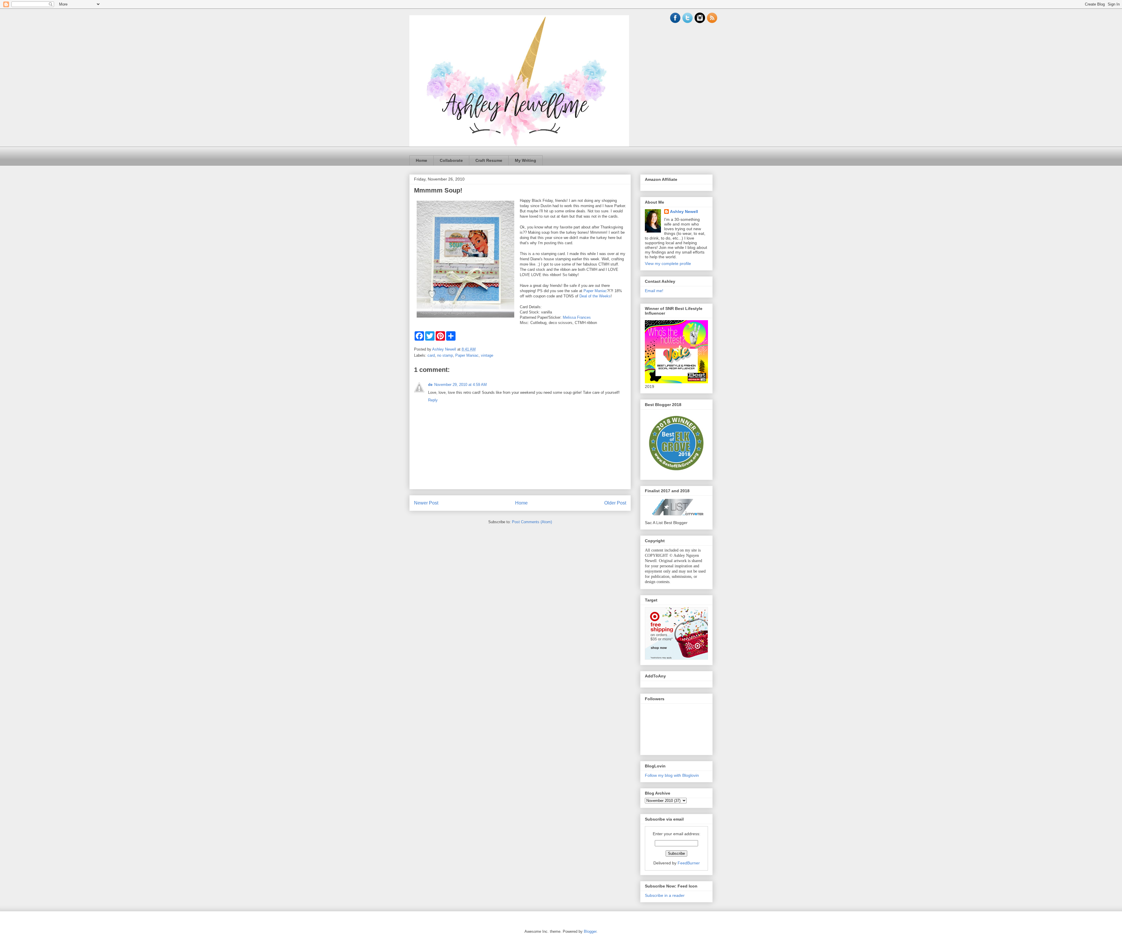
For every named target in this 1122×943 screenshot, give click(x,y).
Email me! (654, 290)
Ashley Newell (684, 211)
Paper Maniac (595, 291)
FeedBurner (689, 863)
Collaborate (451, 160)
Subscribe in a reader (665, 895)
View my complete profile (668, 263)
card (431, 355)
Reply (433, 400)
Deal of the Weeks (595, 296)
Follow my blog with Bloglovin (672, 775)
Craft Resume (488, 160)
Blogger (590, 931)
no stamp (445, 355)
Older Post (615, 502)
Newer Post (426, 502)
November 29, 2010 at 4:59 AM (460, 384)
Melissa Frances (577, 317)
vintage (487, 355)
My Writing (525, 160)
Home (421, 160)
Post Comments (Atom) (532, 522)
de (430, 384)
